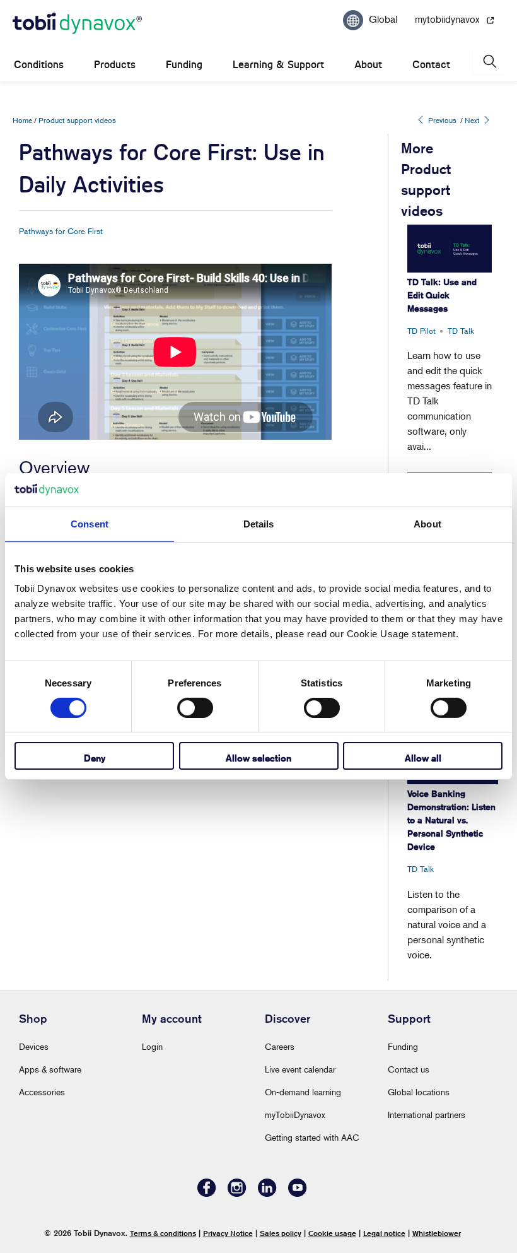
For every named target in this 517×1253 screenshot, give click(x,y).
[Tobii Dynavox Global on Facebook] (207, 1193)
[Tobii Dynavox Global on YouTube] (297, 1193)
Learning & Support (278, 65)
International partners (426, 1114)
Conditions (39, 65)
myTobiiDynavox (295, 1114)
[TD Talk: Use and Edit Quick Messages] (449, 248)
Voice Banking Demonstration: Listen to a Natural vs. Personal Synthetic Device (451, 820)
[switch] (195, 708)
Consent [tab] (89, 523)
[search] (488, 61)
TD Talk (461, 331)
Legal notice (384, 1233)
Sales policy (280, 1233)
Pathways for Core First (61, 231)
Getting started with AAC (312, 1137)
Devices (34, 1046)
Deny (94, 758)
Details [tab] (258, 523)
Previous (441, 120)
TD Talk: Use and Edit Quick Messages (442, 295)
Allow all (423, 758)
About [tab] (427, 523)
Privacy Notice (228, 1233)
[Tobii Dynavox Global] (77, 24)
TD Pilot (421, 331)
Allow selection (258, 758)
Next (473, 120)
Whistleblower (436, 1233)
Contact (431, 65)
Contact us (408, 1069)
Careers (279, 1046)
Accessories (42, 1091)
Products (115, 65)
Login (152, 1046)
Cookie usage (332, 1233)
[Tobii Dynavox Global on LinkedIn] (267, 1193)
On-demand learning (303, 1091)
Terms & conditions (163, 1233)
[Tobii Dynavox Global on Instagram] (237, 1193)
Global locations (419, 1091)
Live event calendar (300, 1069)
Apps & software (50, 1069)
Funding (184, 65)
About (368, 65)
